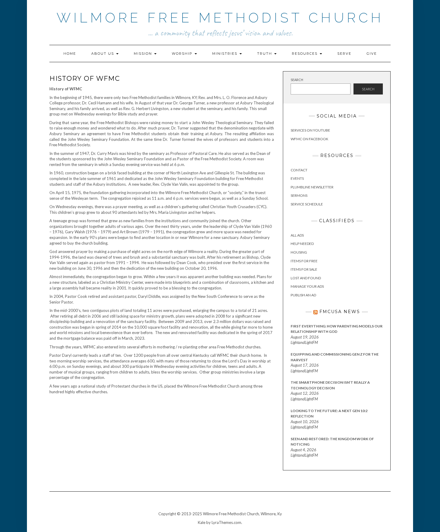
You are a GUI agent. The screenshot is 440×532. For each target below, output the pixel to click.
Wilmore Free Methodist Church (220, 18)
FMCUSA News (339, 311)
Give (372, 53)
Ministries (225, 53)
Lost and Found (306, 278)
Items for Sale (304, 269)
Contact (299, 170)
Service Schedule (307, 204)
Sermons (299, 195)
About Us (103, 53)
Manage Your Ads (307, 286)
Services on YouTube (310, 130)
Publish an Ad (303, 295)
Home (69, 53)
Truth (265, 53)
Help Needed (302, 243)
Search (297, 80)
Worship (183, 53)
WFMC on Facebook (309, 139)
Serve (344, 53)
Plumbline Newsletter (312, 187)
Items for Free (304, 261)
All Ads (297, 235)
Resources (305, 53)
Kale (201, 522)
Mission (144, 53)
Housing (299, 252)
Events (297, 178)
